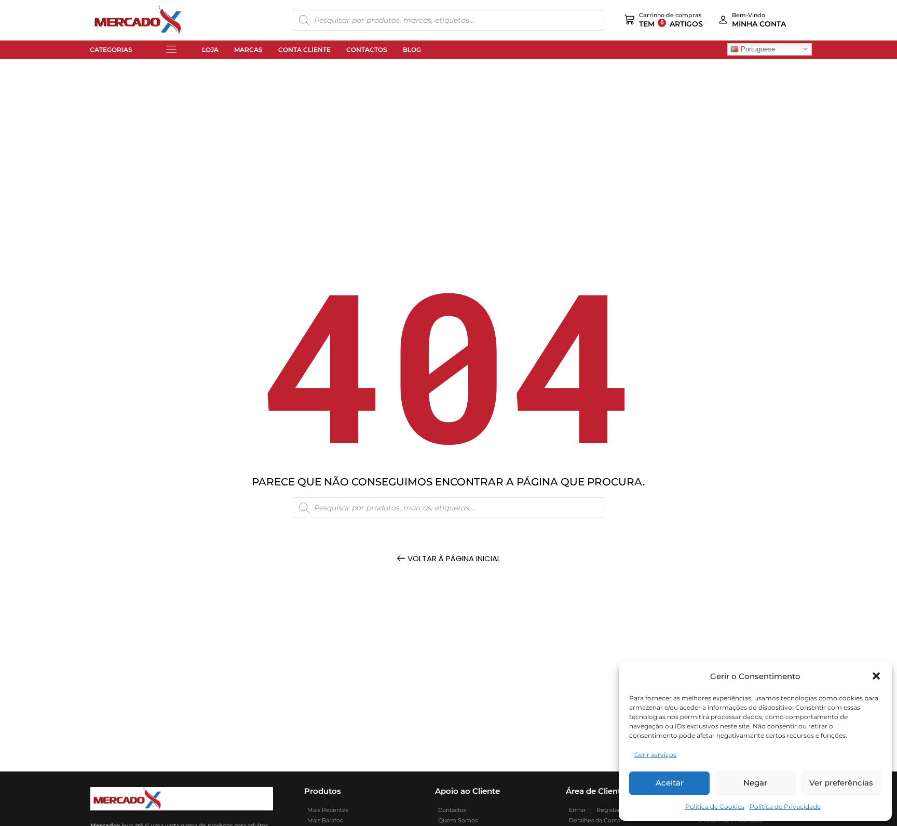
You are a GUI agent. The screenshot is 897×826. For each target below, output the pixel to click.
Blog (412, 49)
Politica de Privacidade (785, 806)
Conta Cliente (304, 49)
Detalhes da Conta (593, 820)
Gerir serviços (655, 755)
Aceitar (670, 783)
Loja (210, 49)
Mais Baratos (323, 820)
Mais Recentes (326, 810)
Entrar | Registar (593, 810)
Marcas (248, 49)
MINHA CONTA (759, 24)
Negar (755, 783)
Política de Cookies (714, 806)
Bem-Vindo (748, 15)
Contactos (366, 49)
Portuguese (757, 48)
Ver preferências (841, 783)
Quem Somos (456, 820)
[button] (876, 676)
